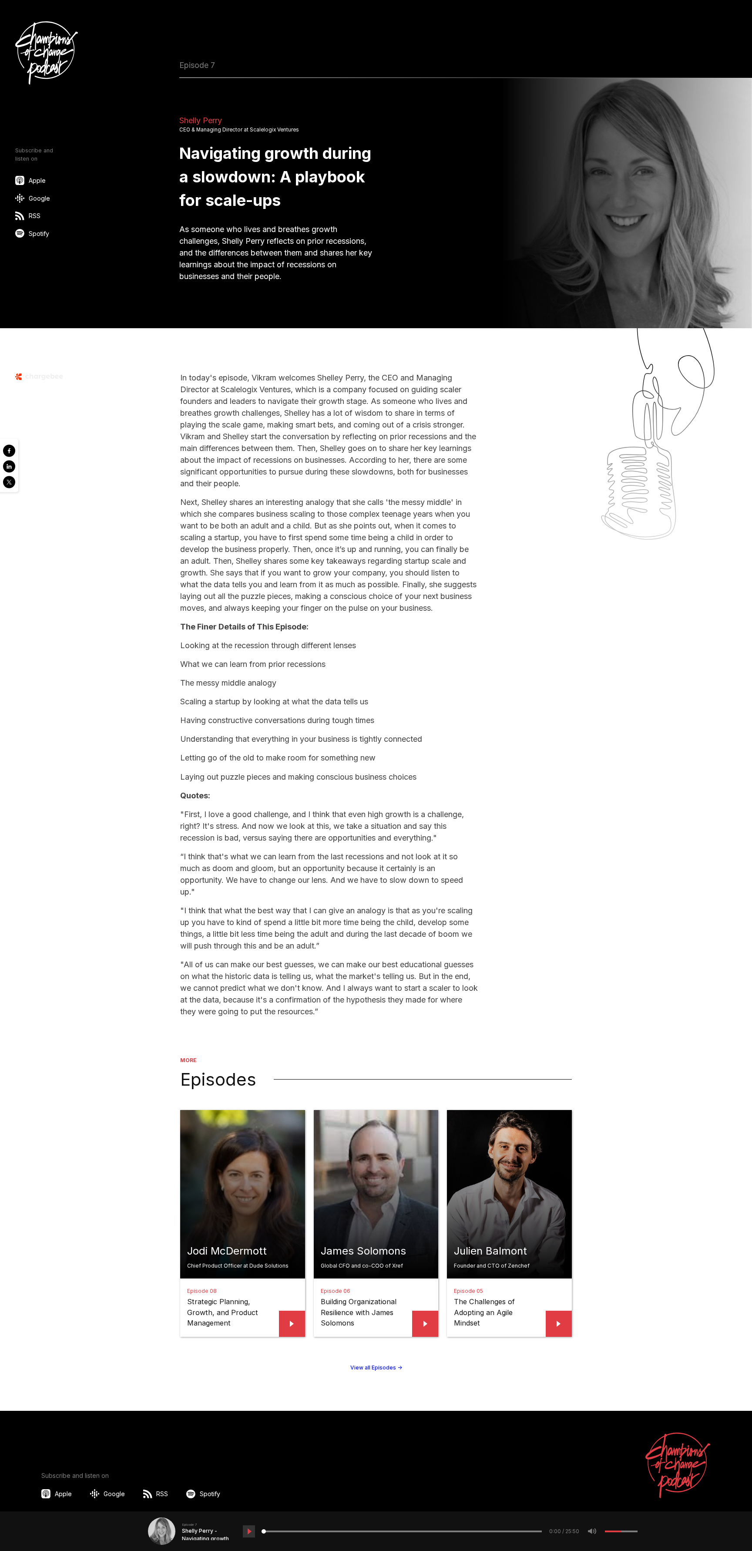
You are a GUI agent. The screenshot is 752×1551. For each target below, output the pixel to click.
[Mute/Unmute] (592, 1531)
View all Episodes (376, 1367)
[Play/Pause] (249, 1531)
